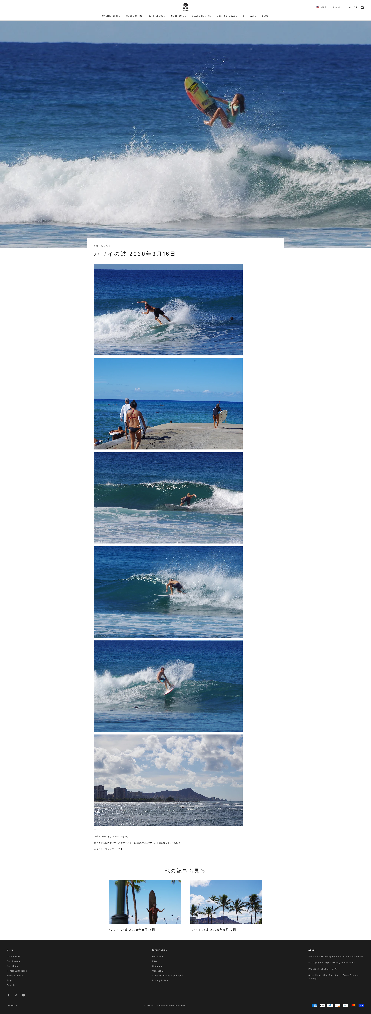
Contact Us (158, 971)
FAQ (154, 961)
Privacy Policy (160, 980)
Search (11, 985)
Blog (9, 980)
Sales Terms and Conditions (167, 975)
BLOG (265, 16)
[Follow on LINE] (23, 995)
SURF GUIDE (178, 16)
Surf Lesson (13, 961)
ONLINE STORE (111, 16)
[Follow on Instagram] (15, 995)
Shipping (157, 966)
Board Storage (15, 975)
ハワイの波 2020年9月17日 (213, 929)
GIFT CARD (249, 16)
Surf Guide (13, 966)
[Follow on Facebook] (8, 995)
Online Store (13, 956)
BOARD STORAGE (227, 16)
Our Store (157, 956)
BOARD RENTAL (201, 16)
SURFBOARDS (134, 16)
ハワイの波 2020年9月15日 (132, 929)
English (337, 7)
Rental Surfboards (17, 971)
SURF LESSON (157, 16)
